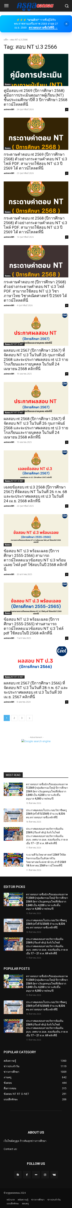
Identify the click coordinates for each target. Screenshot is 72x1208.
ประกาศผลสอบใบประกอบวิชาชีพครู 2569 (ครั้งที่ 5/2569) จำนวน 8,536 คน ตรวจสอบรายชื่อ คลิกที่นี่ (46, 814)
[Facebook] (26, 1174)
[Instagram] (45, 1174)
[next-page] (29, 718)
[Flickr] (36, 1174)
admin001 (9, 109)
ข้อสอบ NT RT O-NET (14, 344)
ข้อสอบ (8, 84)
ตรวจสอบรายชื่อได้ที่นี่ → (43, 27)
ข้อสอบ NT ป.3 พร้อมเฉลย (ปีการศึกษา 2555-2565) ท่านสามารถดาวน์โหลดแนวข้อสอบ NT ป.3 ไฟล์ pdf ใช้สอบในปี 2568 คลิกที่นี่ (34, 626)
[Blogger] (17, 1174)
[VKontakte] (54, 1174)
